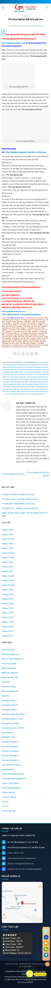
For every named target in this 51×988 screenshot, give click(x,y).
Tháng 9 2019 (7, 567)
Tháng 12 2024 (8, 553)
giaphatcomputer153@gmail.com (33, 2)
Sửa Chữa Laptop (9, 686)
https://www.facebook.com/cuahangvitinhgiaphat (21, 314)
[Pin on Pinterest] (32, 354)
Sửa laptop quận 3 (9, 709)
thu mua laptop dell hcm (34, 365)
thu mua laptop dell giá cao (15, 365)
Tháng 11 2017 (8, 622)
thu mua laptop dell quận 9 (12, 384)
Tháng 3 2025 (7, 544)
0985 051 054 (13, 2)
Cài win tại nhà (8, 650)
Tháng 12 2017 (8, 617)
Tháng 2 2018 (7, 608)
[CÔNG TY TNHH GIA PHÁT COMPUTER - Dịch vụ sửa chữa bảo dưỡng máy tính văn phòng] (25, 8)
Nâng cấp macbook (10, 673)
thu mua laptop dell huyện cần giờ (34, 367)
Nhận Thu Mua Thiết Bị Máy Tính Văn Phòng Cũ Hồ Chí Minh (24, 514)
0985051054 (40, 974)
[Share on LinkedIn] (36, 354)
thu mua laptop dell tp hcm (36, 394)
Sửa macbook (7, 733)
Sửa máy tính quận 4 (10, 756)
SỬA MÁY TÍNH (8, 737)
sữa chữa (5, 682)
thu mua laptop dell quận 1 (33, 372)
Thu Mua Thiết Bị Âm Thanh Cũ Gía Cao (18, 494)
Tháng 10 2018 (8, 585)
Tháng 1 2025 (7, 548)
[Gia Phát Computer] (25, 902)
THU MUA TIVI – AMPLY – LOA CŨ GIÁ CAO (20, 508)
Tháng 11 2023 (8, 557)
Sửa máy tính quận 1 (10, 742)
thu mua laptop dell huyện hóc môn (34, 369)
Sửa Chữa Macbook (10, 691)
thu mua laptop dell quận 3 (37, 377)
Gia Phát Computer (35, 26)
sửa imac (5, 696)
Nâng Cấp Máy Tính (10, 677)
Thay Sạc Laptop (9, 797)
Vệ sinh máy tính (8, 811)
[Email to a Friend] (28, 354)
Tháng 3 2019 (7, 571)
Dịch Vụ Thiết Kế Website (12, 659)
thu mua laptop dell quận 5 (28, 379)
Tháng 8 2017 (7, 636)
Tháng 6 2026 (7, 534)
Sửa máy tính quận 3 (10, 751)
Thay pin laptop (8, 792)
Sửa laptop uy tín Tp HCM (12, 728)
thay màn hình (7, 769)
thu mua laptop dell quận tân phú (17, 391)
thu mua (25, 16)
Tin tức (5, 806)
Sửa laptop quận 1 (9, 700)
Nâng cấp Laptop (9, 668)
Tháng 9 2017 (7, 631)
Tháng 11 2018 (8, 580)
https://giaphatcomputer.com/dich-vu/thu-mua (25, 152)
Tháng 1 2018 (7, 613)
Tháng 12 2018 (8, 576)
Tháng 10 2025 (8, 539)
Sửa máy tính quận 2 (10, 746)
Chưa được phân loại (10, 654)
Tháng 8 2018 (7, 594)
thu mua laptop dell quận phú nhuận (15, 389)
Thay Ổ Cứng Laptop (10, 783)
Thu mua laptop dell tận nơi (13, 474)
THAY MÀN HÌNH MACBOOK (14, 779)
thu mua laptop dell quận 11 (25, 374)
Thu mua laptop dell (15, 318)
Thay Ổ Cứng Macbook (11, 788)
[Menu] (3, 8)
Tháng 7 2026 (7, 530)
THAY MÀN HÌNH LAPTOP (13, 774)
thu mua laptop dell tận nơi (18, 394)
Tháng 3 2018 (7, 603)
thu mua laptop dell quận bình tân (33, 384)
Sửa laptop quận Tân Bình (12, 719)
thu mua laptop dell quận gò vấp (37, 386)
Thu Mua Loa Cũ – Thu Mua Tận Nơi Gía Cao (20, 499)
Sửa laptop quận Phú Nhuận (13, 714)
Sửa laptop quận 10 (10, 705)
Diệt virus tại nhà (9, 663)
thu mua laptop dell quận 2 (18, 377)
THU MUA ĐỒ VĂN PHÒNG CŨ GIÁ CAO (18, 504)
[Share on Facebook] (19, 354)
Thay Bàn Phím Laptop (11, 765)
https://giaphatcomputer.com (13, 43)
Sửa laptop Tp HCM (10, 723)
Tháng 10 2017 (8, 626)
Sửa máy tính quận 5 (10, 760)
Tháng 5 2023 (7, 562)
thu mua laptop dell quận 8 (39, 382)
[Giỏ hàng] (47, 8)
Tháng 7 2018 (7, 599)
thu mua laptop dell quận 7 (20, 382)
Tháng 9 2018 (7, 590)
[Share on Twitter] (23, 354)
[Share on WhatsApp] (15, 354)
